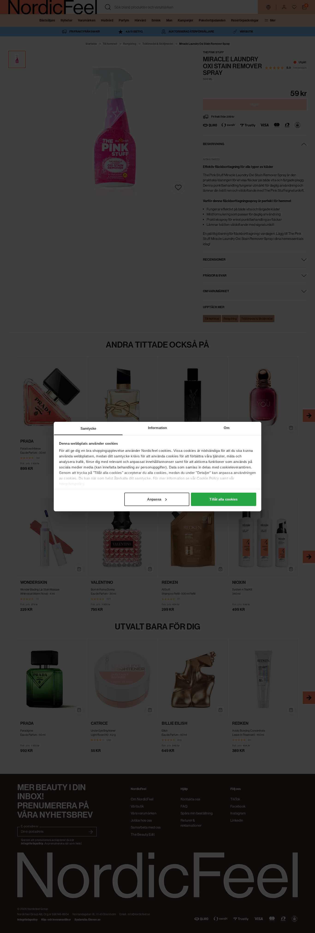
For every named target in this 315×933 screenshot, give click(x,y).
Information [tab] (157, 427)
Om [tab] (226, 427)
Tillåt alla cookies (223, 499)
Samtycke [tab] (88, 428)
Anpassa (154, 499)
